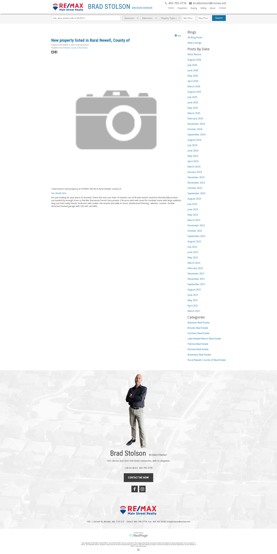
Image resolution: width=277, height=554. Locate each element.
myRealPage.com (138, 536)
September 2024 (196, 134)
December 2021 (196, 273)
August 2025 (194, 91)
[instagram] (142, 489)
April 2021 (193, 305)
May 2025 (193, 107)
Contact (222, 8)
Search (219, 18)
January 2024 (195, 172)
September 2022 (196, 236)
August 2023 (194, 198)
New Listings (195, 42)
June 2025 (193, 102)
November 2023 (196, 182)
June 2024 (193, 150)
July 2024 (192, 145)
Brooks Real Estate (198, 327)
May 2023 (193, 214)
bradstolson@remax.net (178, 521)
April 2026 (193, 81)
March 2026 (194, 86)
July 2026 (192, 65)
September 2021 (196, 284)
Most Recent (194, 54)
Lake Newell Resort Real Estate (204, 338)
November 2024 (196, 123)
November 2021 (196, 278)
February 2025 (195, 118)
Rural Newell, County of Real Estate (73, 48)
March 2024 (194, 166)
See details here (59, 193)
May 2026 (193, 75)
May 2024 (193, 156)
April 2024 (193, 161)
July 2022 (192, 246)
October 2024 (195, 129)
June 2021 (193, 295)
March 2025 (194, 113)
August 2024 (194, 139)
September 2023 (196, 193)
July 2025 (192, 97)
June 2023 (193, 209)
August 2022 (194, 241)
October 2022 (195, 230)
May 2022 (193, 257)
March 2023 (194, 220)
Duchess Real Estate (198, 333)
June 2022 (193, 252)
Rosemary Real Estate (199, 354)
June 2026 (193, 70)
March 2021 (194, 311)
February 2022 (195, 268)
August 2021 (194, 289)
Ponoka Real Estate (198, 349)
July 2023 (192, 204)
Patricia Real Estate (198, 343)
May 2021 (193, 300)
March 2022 (194, 262)
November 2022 (196, 225)
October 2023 (195, 188)
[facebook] (134, 489)
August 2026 (194, 59)
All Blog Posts (195, 37)
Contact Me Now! (138, 477)
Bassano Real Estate (198, 322)
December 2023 (196, 177)
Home (171, 8)
